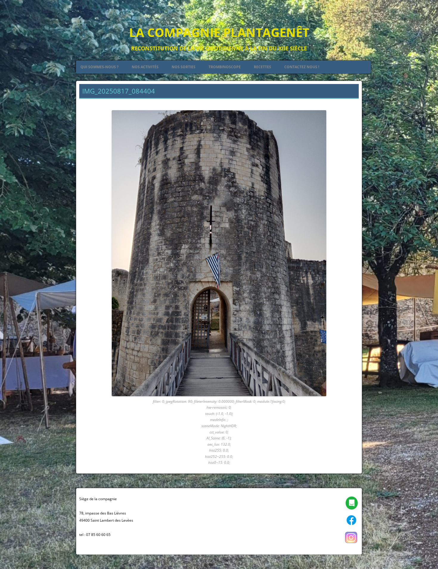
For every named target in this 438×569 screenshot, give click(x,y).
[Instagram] (351, 543)
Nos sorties (183, 66)
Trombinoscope (225, 66)
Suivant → (348, 103)
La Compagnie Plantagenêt (219, 32)
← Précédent (92, 103)
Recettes (262, 66)
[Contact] (351, 509)
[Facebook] (351, 526)
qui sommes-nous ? (99, 66)
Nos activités (145, 66)
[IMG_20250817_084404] (219, 253)
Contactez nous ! (301, 66)
